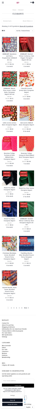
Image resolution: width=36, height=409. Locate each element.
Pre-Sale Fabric (7, 333)
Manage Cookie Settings (24, 404)
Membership (6, 357)
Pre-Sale (4, 349)
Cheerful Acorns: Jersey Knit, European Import (26, 90)
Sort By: (18, 30)
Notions (4, 353)
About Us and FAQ (8, 325)
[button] (18, 21)
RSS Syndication (7, 335)
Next (26, 308)
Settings (12, 395)
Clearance (21, 10)
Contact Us (5, 323)
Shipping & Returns (8, 327)
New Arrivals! (6, 345)
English (28, 407)
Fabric (4, 347)
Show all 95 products (26, 26)
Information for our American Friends (14, 329)
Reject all (12, 400)
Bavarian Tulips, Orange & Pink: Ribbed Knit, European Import (26, 155)
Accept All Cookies (12, 404)
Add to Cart (9, 50)
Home (14, 10)
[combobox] (29, 407)
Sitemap (4, 337)
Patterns (4, 355)
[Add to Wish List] (15, 41)
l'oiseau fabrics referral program (12, 331)
